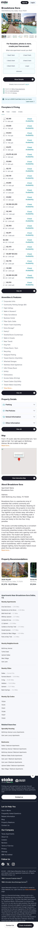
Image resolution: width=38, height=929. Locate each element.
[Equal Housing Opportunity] (20, 780)
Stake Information (30, 889)
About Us (4, 837)
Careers (4, 840)
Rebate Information (8, 816)
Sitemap (4, 852)
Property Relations (7, 822)
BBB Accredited (6, 855)
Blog (3, 819)
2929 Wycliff (6, 579)
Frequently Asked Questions (11, 813)
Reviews (4, 843)
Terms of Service (7, 846)
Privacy (4, 849)
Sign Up (24, 2)
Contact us (19, 797)
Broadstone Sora (10, 8)
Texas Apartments (7, 834)
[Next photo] (33, 23)
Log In (33, 2)
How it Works (6, 810)
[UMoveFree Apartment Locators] (7, 780)
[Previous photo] (4, 23)
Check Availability (29, 120)
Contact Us (10, 925)
